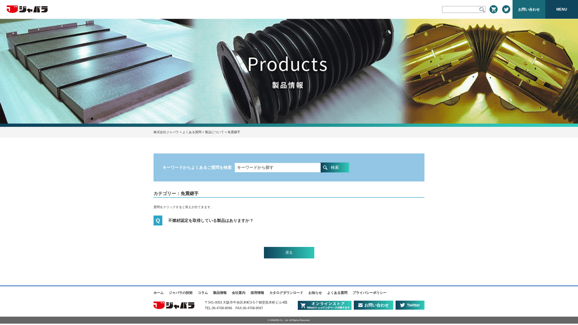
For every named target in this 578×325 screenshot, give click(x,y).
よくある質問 (337, 293)
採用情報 (257, 293)
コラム (203, 293)
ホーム (159, 293)
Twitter (413, 305)
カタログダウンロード (286, 293)
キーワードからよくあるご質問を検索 (198, 167)
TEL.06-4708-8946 (218, 308)
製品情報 (220, 293)
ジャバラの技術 (181, 293)
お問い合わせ (376, 305)
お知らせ (315, 293)
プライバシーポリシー (370, 293)
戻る (289, 252)
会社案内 (238, 293)
